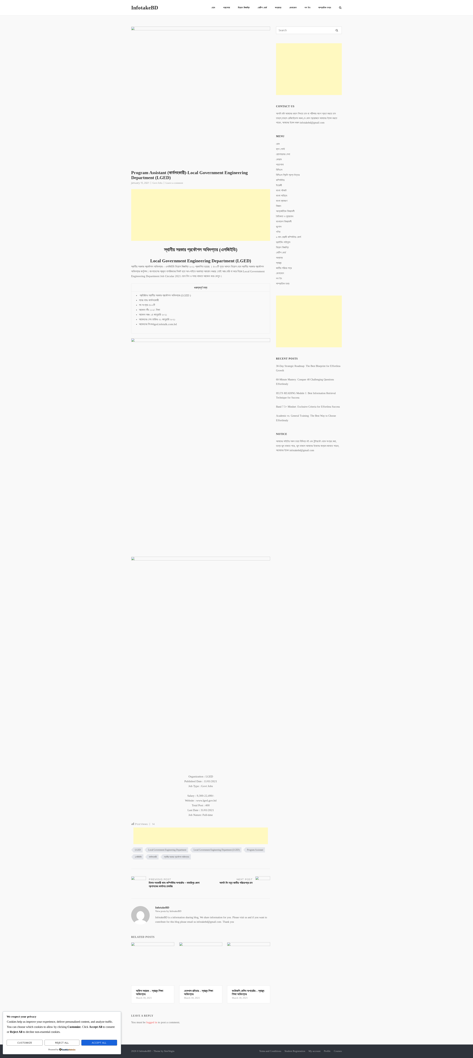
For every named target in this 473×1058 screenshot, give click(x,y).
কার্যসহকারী (153, 857)
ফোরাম (279, 159)
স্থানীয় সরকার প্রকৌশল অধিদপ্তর (176, 857)
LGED (138, 850)
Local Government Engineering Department (167, 850)
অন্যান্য (278, 7)
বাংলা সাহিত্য (281, 195)
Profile (327, 1051)
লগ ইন (307, 7)
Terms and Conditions (270, 1051)
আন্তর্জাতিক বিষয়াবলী (285, 211)
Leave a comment (174, 183)
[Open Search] (340, 8)
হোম (213, 7)
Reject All (62, 1042)
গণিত (278, 231)
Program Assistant (255, 850)
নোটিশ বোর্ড (262, 7)
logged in (151, 1022)
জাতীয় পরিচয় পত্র (284, 268)
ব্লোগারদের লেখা (283, 154)
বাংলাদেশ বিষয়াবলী (284, 221)
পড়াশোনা (226, 7)
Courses (338, 1051)
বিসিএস (279, 169)
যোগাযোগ (293, 7)
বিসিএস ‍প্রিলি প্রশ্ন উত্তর (288, 175)
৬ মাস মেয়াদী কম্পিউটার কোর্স (288, 237)
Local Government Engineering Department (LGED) (217, 850)
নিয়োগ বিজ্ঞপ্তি (244, 7)
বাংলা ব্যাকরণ (281, 200)
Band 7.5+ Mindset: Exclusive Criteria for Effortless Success (308, 406)
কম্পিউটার (280, 180)
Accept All (99, 1042)
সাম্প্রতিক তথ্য (324, 7)
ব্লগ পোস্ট (280, 149)
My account (315, 1051)
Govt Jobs (157, 183)
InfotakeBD (144, 8)
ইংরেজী (279, 185)
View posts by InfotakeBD (168, 911)
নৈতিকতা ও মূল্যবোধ (284, 216)
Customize (24, 1042)
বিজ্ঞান (278, 206)
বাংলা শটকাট (281, 190)
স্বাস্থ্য (278, 263)
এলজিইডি (138, 857)
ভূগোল (278, 226)
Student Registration (295, 1051)
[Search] (337, 30)
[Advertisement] (200, 215)
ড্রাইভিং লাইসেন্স (283, 242)
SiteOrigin (169, 1051)
